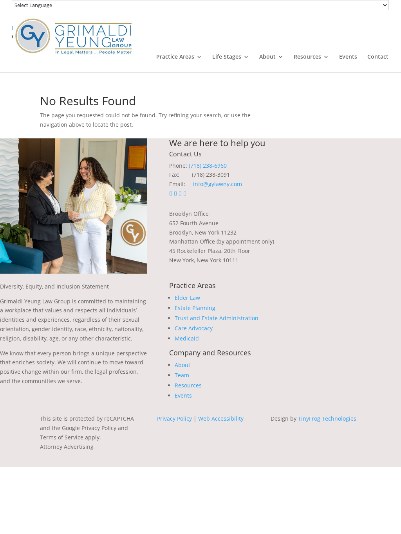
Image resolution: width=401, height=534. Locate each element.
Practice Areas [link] (175, 57)
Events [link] (348, 57)
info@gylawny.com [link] (217, 184)
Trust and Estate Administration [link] (216, 318)
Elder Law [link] (187, 297)
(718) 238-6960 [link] (208, 165)
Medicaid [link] (187, 338)
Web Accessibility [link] (221, 418)
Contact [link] (377, 57)
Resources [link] (307, 57)
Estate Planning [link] (195, 308)
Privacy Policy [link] (174, 418)
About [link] (267, 57)
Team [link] (182, 375)
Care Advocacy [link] (194, 328)
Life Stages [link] (226, 57)
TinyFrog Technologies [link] (327, 418)
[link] (73, 35)
